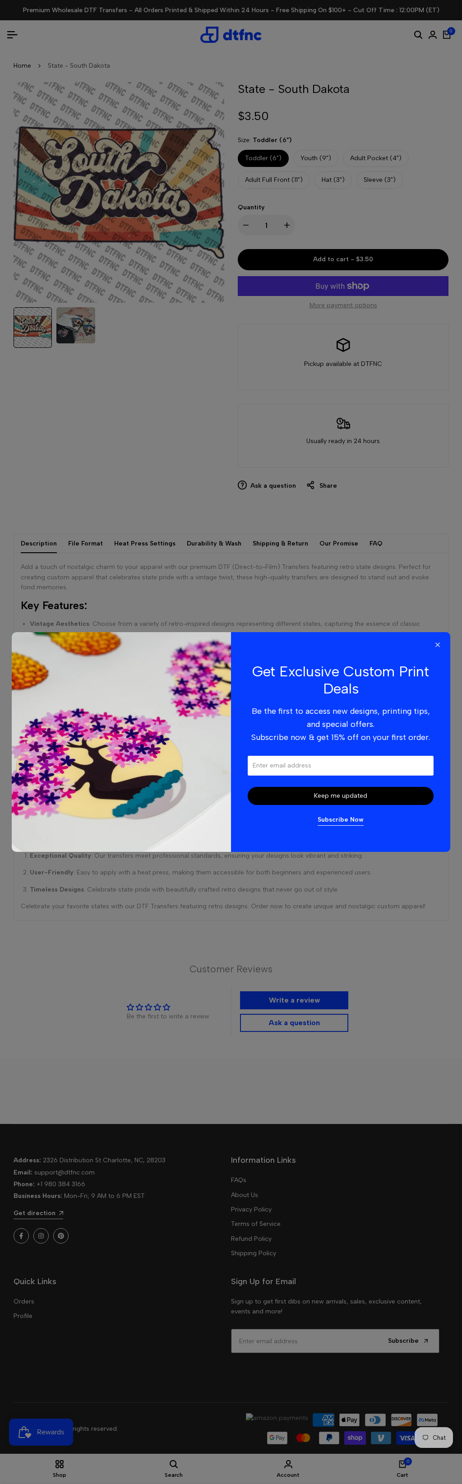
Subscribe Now (341, 819)
